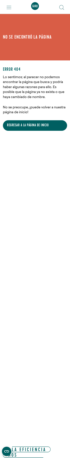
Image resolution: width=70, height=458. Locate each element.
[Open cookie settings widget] (6, 451)
